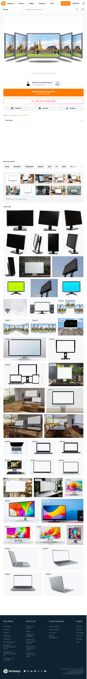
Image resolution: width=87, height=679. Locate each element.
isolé (64, 165)
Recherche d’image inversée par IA (8, 646)
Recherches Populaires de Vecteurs (30, 640)
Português (78, 632)
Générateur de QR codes (8, 658)
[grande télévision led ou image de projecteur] (67, 265)
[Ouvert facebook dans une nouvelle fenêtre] (25, 670)
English (77, 625)
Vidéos (31, 3)
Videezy (6, 632)
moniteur (17, 165)
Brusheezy (7, 625)
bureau (40, 165)
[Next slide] (78, 165)
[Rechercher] (76, 9)
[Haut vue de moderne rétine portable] (16, 447)
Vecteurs (10, 3)
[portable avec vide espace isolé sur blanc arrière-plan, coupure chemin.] (42, 466)
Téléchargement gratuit (43, 92)
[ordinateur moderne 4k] (15, 466)
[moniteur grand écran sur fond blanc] (19, 219)
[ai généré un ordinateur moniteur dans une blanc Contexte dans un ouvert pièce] (24, 348)
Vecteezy (6, 629)
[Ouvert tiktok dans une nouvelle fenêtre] (38, 670)
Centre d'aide (52, 625)
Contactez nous (53, 629)
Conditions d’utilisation (74, 670)
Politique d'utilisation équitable (70, 672)
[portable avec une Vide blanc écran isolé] (70, 447)
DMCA (27, 630)
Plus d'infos (9, 119)
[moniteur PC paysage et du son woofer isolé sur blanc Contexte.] (42, 307)
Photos (21, 3)
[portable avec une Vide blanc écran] (43, 447)
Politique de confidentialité (73, 671)
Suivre (57, 85)
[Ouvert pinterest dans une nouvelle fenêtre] (35, 670)
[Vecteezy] (3, 3)
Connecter (75, 3)
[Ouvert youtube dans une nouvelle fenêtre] (45, 670)
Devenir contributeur (52, 636)
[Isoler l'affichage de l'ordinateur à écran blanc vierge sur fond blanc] (64, 399)
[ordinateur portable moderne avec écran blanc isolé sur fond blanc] (70, 466)
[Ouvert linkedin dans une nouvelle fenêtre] (31, 670)
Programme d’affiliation (29, 634)
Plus (51, 3)
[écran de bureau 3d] (70, 307)
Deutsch (78, 635)
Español (77, 629)
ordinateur (29, 165)
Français (78, 638)
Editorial (42, 3)
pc (56, 165)
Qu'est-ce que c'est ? (23, 115)
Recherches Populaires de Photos (30, 647)
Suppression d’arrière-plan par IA (8, 652)
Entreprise (7, 635)
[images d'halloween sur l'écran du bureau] (70, 325)
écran (7, 165)
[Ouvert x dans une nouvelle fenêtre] (42, 670)
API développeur (9, 641)
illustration (74, 165)
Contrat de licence (29, 626)
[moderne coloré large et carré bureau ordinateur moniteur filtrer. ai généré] (73, 486)
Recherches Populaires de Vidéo (30, 653)
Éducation (7, 638)
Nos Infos (51, 632)
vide (49, 165)
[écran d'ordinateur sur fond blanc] (16, 287)
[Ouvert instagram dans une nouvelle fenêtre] (28, 670)
